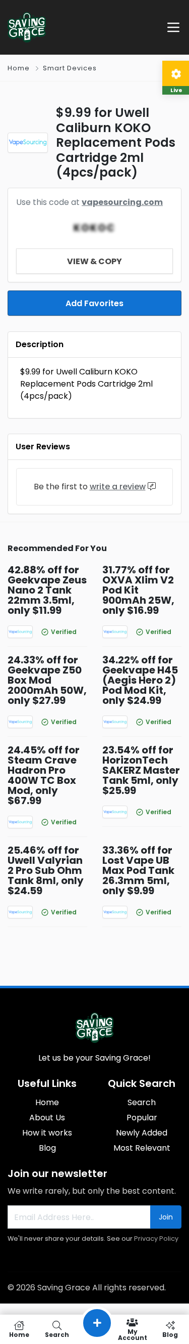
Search (142, 1102)
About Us (47, 1117)
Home (19, 68)
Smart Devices (70, 68)
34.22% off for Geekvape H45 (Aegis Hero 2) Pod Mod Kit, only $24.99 (140, 680)
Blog (47, 1148)
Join (166, 1217)
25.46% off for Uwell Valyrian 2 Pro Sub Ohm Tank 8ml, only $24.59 (46, 870)
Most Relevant (141, 1148)
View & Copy (94, 261)
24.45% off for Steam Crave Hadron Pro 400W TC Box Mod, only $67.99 (44, 775)
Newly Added (141, 1133)
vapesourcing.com (122, 202)
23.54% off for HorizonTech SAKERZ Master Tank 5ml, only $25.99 (141, 770)
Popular (142, 1117)
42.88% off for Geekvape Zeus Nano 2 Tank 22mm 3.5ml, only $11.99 (47, 590)
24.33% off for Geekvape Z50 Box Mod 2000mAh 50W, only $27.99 (47, 680)
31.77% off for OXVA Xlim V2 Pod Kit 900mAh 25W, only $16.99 (138, 590)
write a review (118, 486)
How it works (47, 1133)
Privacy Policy (156, 1238)
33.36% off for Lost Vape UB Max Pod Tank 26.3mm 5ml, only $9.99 (138, 870)
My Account (132, 1334)
